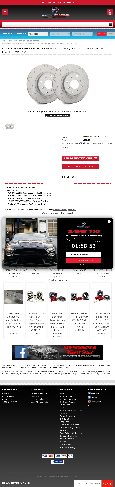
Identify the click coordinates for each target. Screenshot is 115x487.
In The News (8, 396)
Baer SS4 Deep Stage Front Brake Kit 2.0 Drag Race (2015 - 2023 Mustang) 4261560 (101, 321)
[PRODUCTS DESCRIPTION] (57, 183)
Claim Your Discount (84, 260)
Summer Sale (66, 396)
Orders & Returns (39, 393)
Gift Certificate (66, 419)
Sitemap (35, 396)
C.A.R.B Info (65, 444)
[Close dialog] (109, 221)
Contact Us (7, 399)
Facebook (95, 393)
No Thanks (83, 265)
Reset (111, 34)
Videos (63, 442)
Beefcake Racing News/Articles (67, 403)
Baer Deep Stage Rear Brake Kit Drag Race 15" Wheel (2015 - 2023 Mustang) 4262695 (57, 323)
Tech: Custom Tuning (69, 425)
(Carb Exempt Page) (69, 374)
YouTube (92, 406)
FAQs (62, 407)
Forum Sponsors (67, 416)
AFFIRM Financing (68, 399)
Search (101, 34)
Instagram (96, 401)
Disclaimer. (67, 367)
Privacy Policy (37, 399)
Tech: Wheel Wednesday (71, 433)
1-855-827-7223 (66, 2)
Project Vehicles (67, 439)
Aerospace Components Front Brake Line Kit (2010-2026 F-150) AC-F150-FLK (13, 321)
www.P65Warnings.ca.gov (64, 210)
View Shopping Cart (40, 402)
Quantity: (66, 147)
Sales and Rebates (68, 436)
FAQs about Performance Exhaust (71, 411)
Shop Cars (64, 422)
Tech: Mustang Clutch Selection (70, 428)
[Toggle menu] (5, 12)
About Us (6, 393)
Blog (62, 393)
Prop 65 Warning (67, 447)
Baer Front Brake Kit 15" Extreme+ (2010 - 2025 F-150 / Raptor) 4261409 (79, 320)
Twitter (94, 397)
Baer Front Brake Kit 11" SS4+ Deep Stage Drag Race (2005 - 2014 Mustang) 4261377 (35, 321)
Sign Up (107, 483)
